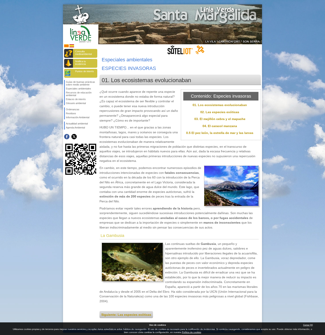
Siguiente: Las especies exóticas (126, 314)
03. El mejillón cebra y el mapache (219, 119)
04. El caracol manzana (220, 126)
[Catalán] (66, 46)
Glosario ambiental (76, 103)
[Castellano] (71, 46)
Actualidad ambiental (77, 123)
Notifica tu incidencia (80, 62)
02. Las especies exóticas (219, 112)
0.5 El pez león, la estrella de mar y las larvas (219, 133)
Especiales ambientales (78, 88)
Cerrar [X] (308, 325)
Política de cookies (191, 332)
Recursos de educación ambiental (79, 94)
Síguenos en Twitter (74, 136)
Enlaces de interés (76, 99)
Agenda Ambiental (75, 127)
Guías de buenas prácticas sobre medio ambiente (80, 83)
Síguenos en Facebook (66, 136)
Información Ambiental (77, 117)
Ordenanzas (72, 109)
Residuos (71, 113)
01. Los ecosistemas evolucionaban (220, 105)
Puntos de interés (84, 71)
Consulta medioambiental (83, 52)
